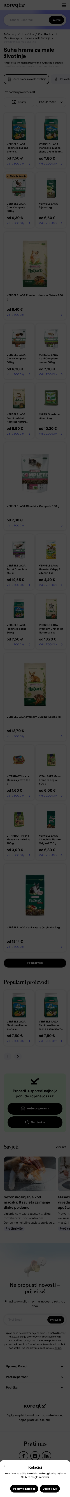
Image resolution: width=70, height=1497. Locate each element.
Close (4, 1466)
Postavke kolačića (24, 1488)
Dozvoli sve (50, 1488)
